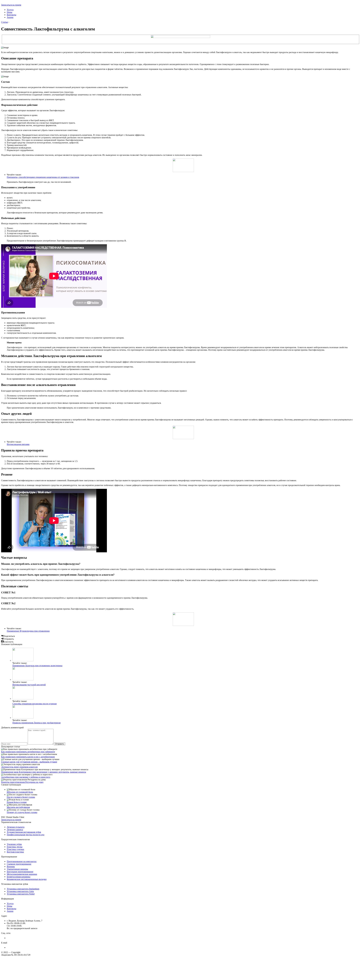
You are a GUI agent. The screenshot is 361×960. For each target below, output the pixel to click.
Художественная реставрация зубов (24, 832)
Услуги (10, 9)
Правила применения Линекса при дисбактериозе (36, 723)
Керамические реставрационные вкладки (27, 879)
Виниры (11, 866)
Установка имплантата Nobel (21, 894)
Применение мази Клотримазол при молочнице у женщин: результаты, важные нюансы (43, 772)
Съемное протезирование (19, 864)
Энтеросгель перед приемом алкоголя (19, 767)
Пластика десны (14, 847)
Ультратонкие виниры (17, 869)
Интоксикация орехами (18, 444)
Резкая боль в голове (17, 802)
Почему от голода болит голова (22, 812)
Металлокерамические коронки (22, 874)
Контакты (11, 15)
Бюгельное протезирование (20, 871)
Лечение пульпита (15, 827)
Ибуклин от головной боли (20, 792)
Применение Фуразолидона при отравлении (28, 631)
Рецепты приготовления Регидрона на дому (22, 782)
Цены (9, 12)
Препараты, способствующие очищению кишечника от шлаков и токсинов (43, 177)
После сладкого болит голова (21, 797)
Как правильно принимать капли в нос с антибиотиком (28, 757)
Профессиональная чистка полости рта (25, 834)
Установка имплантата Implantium (23, 889)
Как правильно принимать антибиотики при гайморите (28, 751)
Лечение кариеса (15, 829)
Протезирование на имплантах (22, 861)
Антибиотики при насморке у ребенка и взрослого (25, 777)
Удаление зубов (14, 844)
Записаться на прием (11, 5)
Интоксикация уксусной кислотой (29, 684)
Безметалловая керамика (18, 876)
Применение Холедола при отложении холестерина (37, 665)
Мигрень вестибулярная (18, 807)
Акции (10, 17)
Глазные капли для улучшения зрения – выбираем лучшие (29, 762)
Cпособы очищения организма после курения (34, 703)
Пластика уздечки (15, 849)
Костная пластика (15, 852)
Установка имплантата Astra (20, 891)
